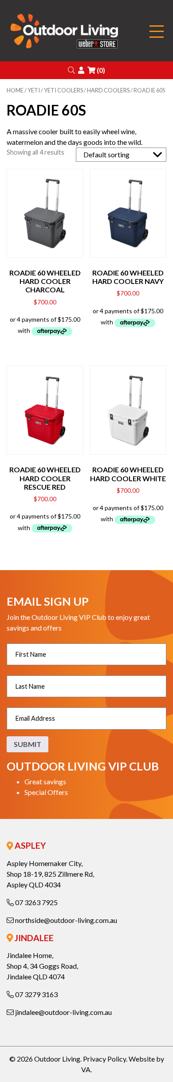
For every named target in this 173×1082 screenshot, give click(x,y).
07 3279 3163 (36, 994)
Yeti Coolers (63, 90)
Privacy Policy (104, 1058)
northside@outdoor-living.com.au (65, 920)
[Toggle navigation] (156, 32)
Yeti (34, 90)
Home (15, 90)
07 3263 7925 (36, 902)
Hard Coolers (108, 90)
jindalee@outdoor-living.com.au (63, 1012)
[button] (71, 70)
